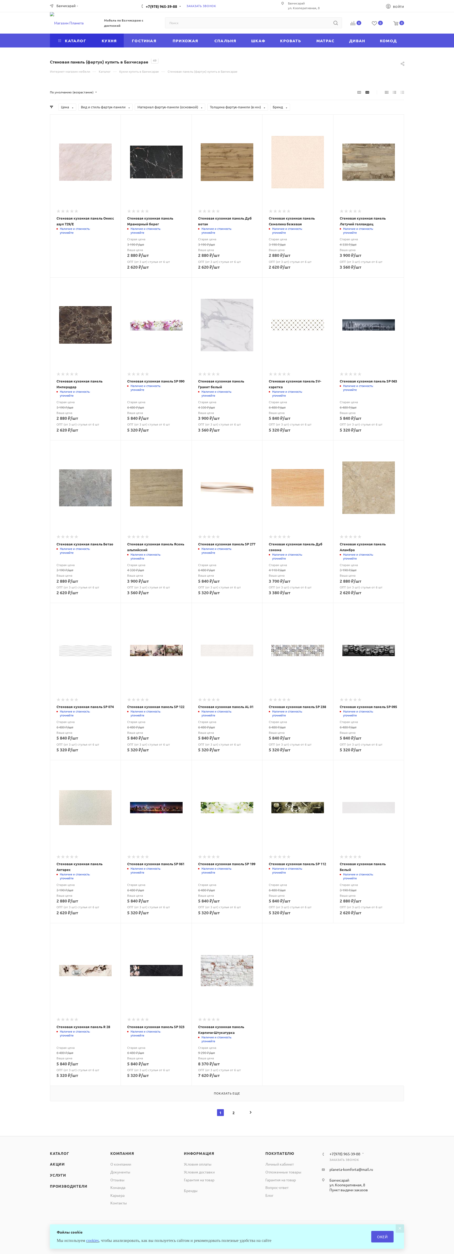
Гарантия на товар (199, 1179)
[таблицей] (402, 92)
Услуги (58, 1175)
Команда (117, 1187)
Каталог (59, 1153)
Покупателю (279, 1153)
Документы (120, 1172)
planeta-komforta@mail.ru (351, 1169)
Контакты (118, 1202)
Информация (199, 1153)
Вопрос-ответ (276, 1187)
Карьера (117, 1195)
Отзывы (117, 1179)
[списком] (394, 92)
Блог (269, 1195)
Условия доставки (199, 1172)
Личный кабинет (279, 1164)
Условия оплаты (197, 1164)
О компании (120, 1164)
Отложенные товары (283, 1172)
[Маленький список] (359, 92)
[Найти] (335, 22)
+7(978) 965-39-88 (161, 6)
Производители (68, 1186)
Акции (57, 1164)
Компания (122, 1153)
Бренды (191, 1190)
